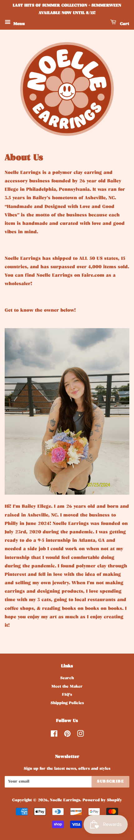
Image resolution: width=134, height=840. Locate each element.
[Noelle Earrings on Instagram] (80, 736)
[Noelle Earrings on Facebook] (54, 736)
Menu (18, 24)
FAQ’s (67, 695)
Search (67, 678)
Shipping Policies (67, 703)
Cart (124, 24)
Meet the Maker (67, 687)
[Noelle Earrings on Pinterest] (67, 736)
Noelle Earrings (65, 800)
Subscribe (110, 781)
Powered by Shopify (102, 800)
